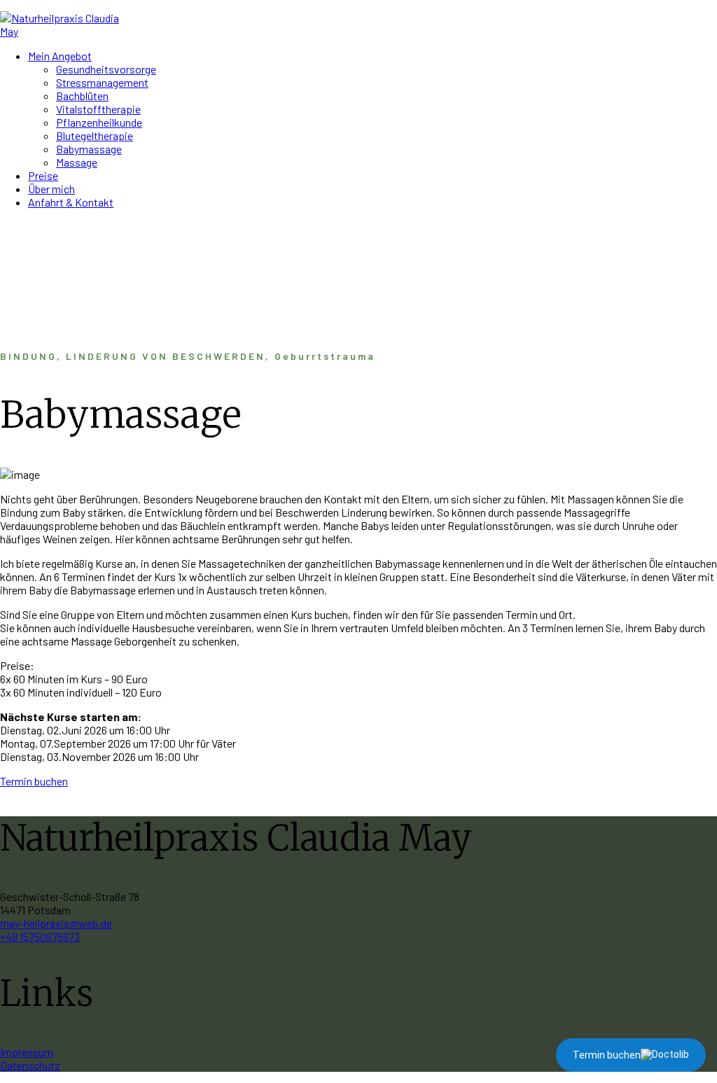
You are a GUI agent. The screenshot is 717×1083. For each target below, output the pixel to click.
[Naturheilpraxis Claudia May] (60, 31)
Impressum (26, 1051)
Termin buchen (34, 781)
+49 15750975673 (40, 936)
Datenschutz (30, 1065)
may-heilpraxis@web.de (56, 923)
